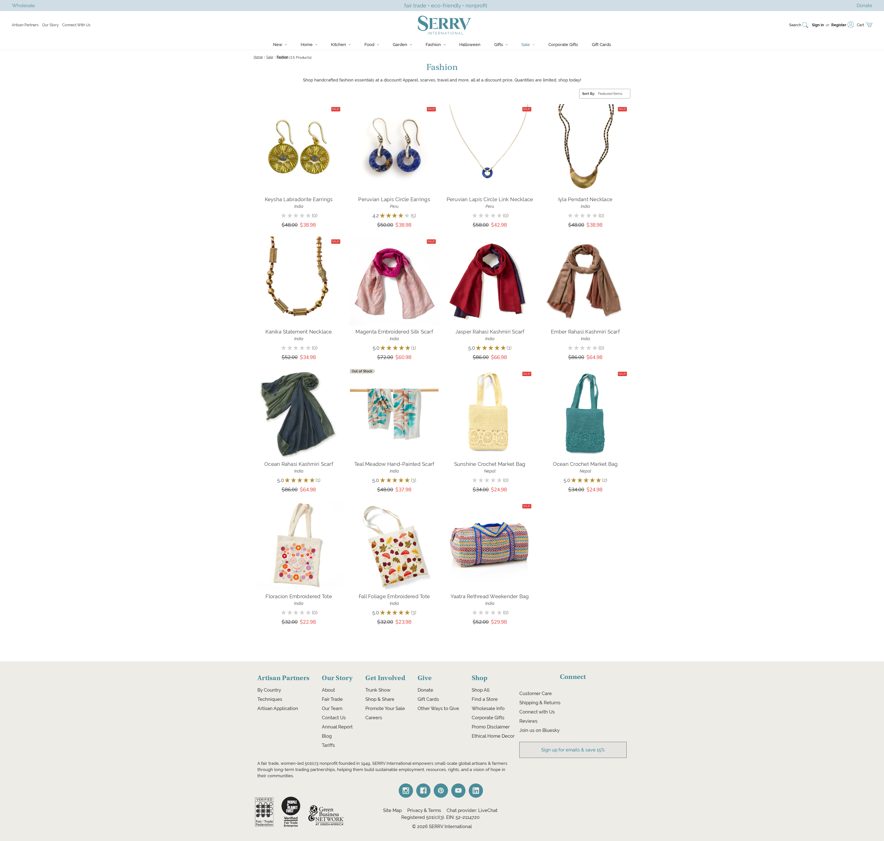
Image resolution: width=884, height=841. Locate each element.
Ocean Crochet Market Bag (585, 464)
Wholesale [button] (23, 5)
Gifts (498, 44)
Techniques (269, 699)
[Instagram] (406, 790)
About (328, 690)
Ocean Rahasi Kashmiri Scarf (298, 464)
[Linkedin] (476, 790)
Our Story (50, 25)
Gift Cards (601, 44)
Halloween (469, 44)
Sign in (818, 25)
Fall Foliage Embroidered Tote (394, 596)
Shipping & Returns (540, 702)
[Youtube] (458, 790)
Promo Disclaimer (491, 727)
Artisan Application (277, 708)
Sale (525, 44)
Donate (425, 690)
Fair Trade (332, 699)
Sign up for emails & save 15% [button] (573, 750)
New (277, 44)
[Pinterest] (441, 790)
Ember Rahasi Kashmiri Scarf (585, 332)
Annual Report (337, 727)
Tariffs (328, 745)
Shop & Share (379, 699)
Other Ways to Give (438, 708)
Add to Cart (299, 155)
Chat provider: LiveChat (472, 810)
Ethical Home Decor (493, 736)
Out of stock (394, 419)
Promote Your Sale (385, 708)
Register (838, 25)
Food (369, 44)
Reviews (528, 721)
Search (795, 25)
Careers (373, 717)
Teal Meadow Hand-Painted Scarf (394, 464)
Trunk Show (377, 690)
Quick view (298, 142)
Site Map (392, 810)
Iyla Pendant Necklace (585, 199)
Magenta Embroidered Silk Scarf (394, 332)
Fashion (433, 44)
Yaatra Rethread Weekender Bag (490, 596)
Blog (327, 736)
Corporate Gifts (563, 44)
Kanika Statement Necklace (298, 332)
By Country (269, 690)
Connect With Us (76, 25)
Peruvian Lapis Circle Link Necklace (490, 199)
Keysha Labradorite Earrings (299, 199)
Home (307, 44)
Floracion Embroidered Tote (298, 596)
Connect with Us (537, 712)
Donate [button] (864, 5)
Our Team (332, 708)
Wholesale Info (488, 708)
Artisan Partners (25, 25)
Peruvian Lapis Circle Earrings (394, 199)
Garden (400, 44)
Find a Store (485, 699)
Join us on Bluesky (539, 730)
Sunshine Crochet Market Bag (490, 464)
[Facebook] (423, 790)
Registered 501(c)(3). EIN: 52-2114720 (440, 817)
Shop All (481, 690)
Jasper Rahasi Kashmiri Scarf (489, 332)
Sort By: (588, 94)
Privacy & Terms (424, 810)
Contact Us (334, 717)
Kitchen (338, 44)
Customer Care (535, 693)
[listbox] (613, 93)
